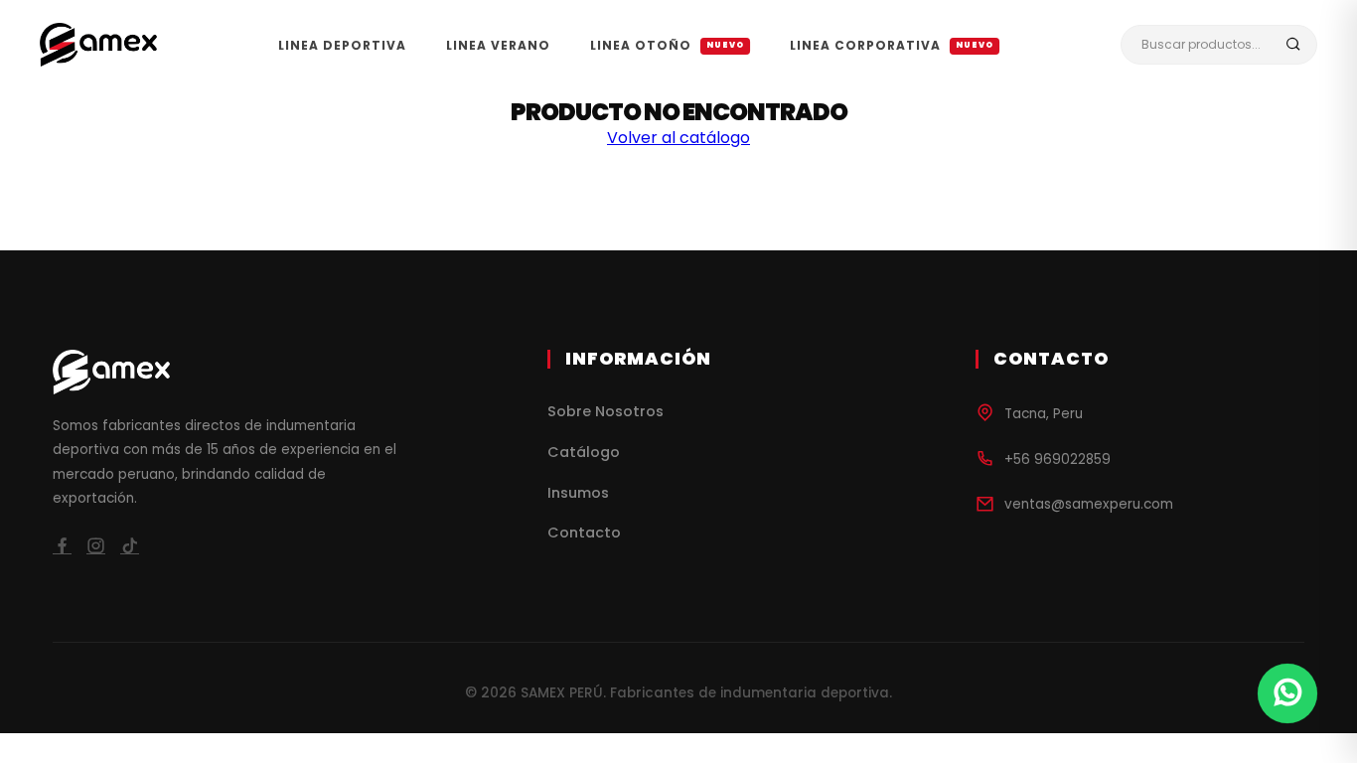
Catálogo (583, 452)
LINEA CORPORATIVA (891, 45)
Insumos (578, 493)
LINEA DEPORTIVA (342, 45)
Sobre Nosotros (605, 411)
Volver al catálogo (678, 137)
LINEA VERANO (498, 45)
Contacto (584, 532)
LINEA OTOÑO (667, 45)
